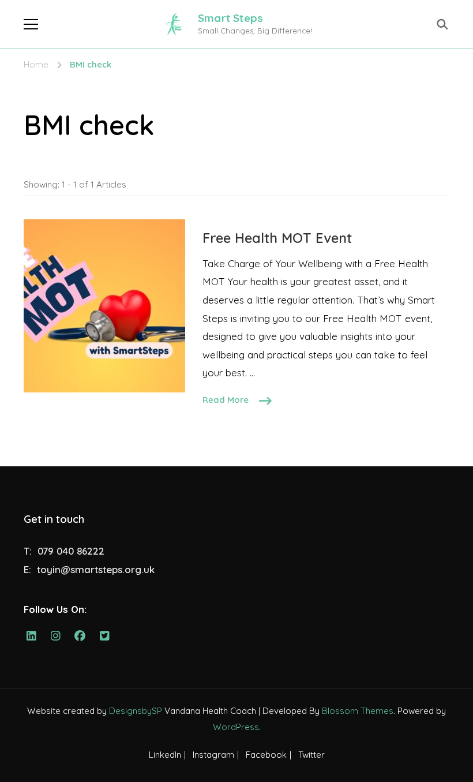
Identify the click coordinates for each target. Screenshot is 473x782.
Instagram (213, 754)
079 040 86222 (70, 551)
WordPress (236, 726)
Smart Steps (230, 18)
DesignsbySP (135, 710)
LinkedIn (165, 754)
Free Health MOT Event (277, 237)
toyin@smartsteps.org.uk (96, 569)
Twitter (311, 754)
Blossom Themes (357, 710)
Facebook (266, 754)
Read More (225, 399)
